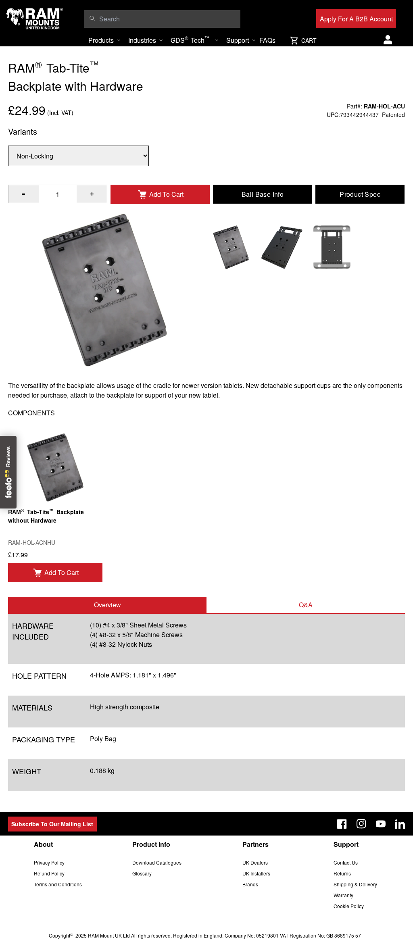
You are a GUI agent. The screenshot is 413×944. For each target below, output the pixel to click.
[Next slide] (361, 472)
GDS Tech (190, 39)
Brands (250, 884)
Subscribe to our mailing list (52, 824)
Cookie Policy (349, 905)
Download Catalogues (156, 862)
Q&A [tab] (306, 604)
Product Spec (360, 194)
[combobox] (167, 19)
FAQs (267, 40)
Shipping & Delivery (355, 884)
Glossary (142, 873)
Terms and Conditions (58, 884)
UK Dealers (255, 862)
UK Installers (256, 873)
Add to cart (61, 572)
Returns (342, 873)
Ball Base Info (263, 194)
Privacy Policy (49, 862)
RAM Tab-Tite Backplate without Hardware (46, 515)
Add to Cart (166, 194)
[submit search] (92, 18)
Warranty (343, 895)
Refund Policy (49, 873)
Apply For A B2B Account (356, 18)
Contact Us (346, 862)
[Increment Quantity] (23, 194)
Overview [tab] (107, 604)
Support (237, 40)
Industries (142, 40)
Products (101, 40)
